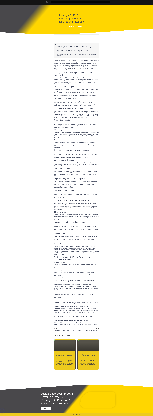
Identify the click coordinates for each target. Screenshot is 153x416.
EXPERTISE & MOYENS (63, 2)
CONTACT (90, 2)
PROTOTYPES (73, 2)
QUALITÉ (80, 2)
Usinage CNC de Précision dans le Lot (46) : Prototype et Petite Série (87, 355)
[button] (86, 37)
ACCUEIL (54, 2)
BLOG (85, 2)
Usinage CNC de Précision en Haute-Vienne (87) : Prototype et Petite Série (64, 355)
